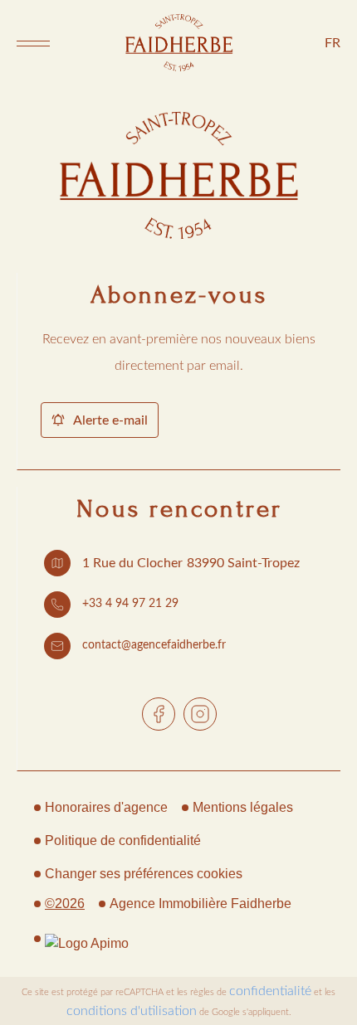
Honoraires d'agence (106, 807)
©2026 (65, 903)
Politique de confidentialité (123, 840)
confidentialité (270, 991)
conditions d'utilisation (131, 1011)
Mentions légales (243, 807)
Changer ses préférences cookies (143, 874)
